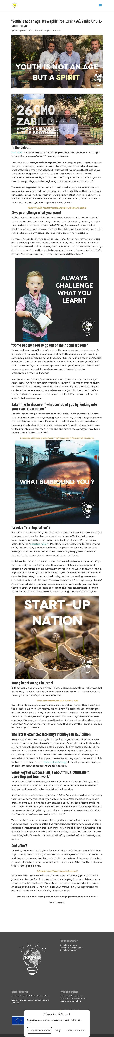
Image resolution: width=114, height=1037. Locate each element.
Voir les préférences (75, 1030)
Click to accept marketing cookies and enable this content (57, 119)
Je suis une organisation (71, 947)
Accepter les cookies (39, 1030)
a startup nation (39, 544)
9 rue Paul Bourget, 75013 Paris (34, 996)
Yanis (17, 30)
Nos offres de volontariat (71, 996)
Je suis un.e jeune (68, 945)
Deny (57, 1030)
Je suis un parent (68, 950)
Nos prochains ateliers (70, 1001)
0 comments (54, 30)
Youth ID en (41, 30)
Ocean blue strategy (55, 762)
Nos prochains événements (73, 998)
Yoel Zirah (16, 152)
